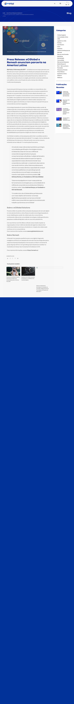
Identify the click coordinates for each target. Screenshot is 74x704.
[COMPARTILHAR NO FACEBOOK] (10, 258)
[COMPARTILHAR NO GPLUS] (13, 258)
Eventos (59, 43)
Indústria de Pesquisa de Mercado (32, 51)
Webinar (59, 75)
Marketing (60, 56)
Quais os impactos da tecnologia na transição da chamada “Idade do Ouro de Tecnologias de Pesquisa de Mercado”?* (42, 288)
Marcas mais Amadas (63, 54)
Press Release (43, 51)
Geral (58, 46)
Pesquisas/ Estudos (62, 70)
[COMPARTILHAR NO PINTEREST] (15, 258)
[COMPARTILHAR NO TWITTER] (8, 258)
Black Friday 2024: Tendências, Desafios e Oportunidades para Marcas (66, 102)
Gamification (60, 44)
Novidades (60, 68)
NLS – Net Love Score (62, 66)
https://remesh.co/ (32, 250)
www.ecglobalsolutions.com (35, 231)
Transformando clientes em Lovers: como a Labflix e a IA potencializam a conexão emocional (66, 126)
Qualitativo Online (62, 73)
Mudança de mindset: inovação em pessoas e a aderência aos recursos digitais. (28, 278)
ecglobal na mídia (61, 41)
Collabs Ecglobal (61, 35)
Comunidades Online (62, 37)
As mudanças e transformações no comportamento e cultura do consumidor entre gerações (66, 111)
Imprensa (59, 48)
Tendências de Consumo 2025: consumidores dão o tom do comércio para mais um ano (66, 93)
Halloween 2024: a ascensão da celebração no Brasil (66, 119)
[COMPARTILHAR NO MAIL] (18, 258)
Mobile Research (61, 64)
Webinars (59, 77)
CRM (58, 39)
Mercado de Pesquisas (63, 62)
